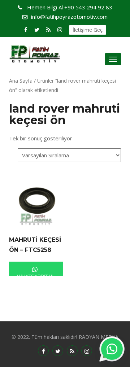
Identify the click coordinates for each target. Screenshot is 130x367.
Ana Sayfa (20, 80)
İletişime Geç (88, 29)
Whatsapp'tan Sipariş (36, 274)
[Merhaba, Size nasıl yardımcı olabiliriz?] (112, 349)
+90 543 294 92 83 (69, 7)
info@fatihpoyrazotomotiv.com (69, 16)
